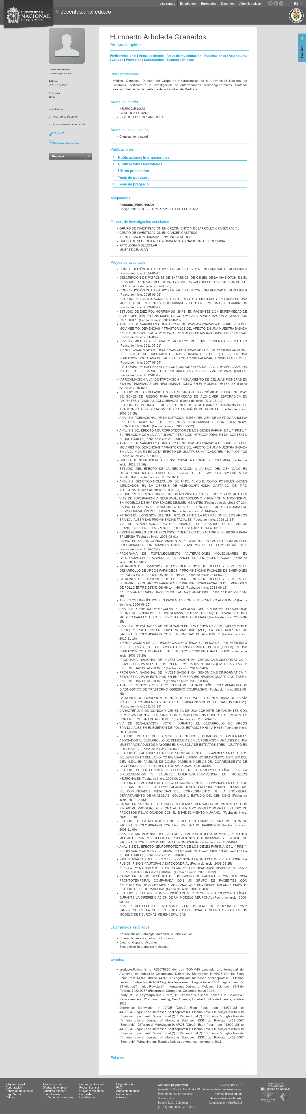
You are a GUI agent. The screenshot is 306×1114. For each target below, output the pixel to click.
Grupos (117, 59)
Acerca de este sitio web (226, 1098)
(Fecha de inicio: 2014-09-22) (183, 282)
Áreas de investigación (184, 55)
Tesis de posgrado (134, 177)
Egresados (208, 3)
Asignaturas (238, 55)
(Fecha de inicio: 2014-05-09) (183, 664)
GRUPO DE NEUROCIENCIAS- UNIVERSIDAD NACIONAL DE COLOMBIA (172, 241)
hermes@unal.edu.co (228, 1093)
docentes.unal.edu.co (85, 12)
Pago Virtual (14, 1094)
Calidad (10, 1097)
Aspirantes (167, 3)
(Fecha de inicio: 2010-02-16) (183, 384)
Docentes (228, 3)
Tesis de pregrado (133, 184)
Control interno (52, 1094)
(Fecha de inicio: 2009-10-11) (183, 473)
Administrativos (250, 3)
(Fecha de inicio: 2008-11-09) (183, 825)
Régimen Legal (15, 1084)
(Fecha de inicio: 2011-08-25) (183, 689)
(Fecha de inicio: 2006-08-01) (183, 435)
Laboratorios (154, 59)
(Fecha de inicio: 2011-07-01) (183, 558)
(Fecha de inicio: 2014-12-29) (183, 545)
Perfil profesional (123, 55)
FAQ (119, 1087)
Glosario (121, 1097)
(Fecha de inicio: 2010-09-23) (183, 486)
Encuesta (85, 1094)
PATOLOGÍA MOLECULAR (138, 245)
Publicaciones (215, 55)
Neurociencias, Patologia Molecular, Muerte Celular (155, 934)
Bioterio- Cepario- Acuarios (138, 942)
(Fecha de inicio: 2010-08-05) (183, 791)
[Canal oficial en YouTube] (281, 3)
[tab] (180, 157)
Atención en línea (127, 1091)
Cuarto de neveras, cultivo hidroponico (146, 938)
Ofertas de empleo (55, 1087)
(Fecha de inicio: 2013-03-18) (183, 570)
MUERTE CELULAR (133, 249)
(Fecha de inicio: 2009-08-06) (183, 677)
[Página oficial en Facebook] (276, 3)
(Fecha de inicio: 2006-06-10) (183, 715)
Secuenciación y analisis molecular (144, 946)
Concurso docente (54, 1091)
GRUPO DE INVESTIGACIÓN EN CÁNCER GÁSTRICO (158, 232)
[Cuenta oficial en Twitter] (270, 3)
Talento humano (53, 1084)
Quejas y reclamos (91, 1091)
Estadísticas (87, 1097)
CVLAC (59, 133)
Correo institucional (91, 1084)
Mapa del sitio (125, 1084)
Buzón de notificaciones (58, 1097)
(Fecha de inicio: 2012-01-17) (183, 371)
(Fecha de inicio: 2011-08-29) (183, 316)
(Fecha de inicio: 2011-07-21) (183, 498)
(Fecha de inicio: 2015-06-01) (183, 396)
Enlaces (188, 59)
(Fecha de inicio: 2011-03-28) (183, 702)
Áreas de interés (151, 55)
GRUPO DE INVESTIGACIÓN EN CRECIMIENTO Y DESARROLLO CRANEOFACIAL (179, 228)
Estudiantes (188, 3)
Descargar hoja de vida (66, 143)
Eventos (172, 59)
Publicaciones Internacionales (143, 157)
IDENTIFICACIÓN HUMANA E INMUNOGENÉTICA (155, 237)
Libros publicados (133, 171)
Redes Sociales (89, 1087)
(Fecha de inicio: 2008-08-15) (183, 409)
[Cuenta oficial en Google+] (286, 3)
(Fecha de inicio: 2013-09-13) (183, 583)
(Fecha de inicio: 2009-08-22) (183, 303)
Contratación (14, 1087)
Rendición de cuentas (20, 1091)
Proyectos (133, 59)
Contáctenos (124, 1094)
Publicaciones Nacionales (140, 164)
